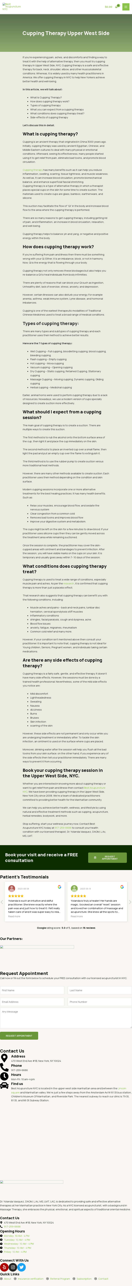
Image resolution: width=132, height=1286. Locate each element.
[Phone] (4, 1067)
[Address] (4, 1058)
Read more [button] (14, 916)
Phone (16, 1065)
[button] (130, 903)
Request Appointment (19, 1035)
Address (18, 1056)
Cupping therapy (33, 170)
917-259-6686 (63, 827)
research (68, 583)
